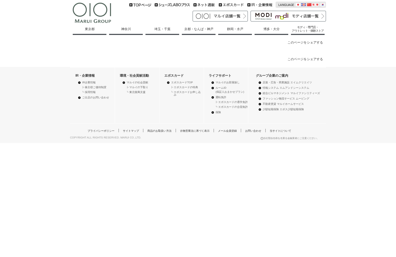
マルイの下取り (138, 87)
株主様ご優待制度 (95, 87)
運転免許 (221, 97)
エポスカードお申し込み (187, 93)
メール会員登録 (227, 130)
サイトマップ (131, 130)
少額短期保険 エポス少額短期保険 (283, 109)
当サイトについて (280, 130)
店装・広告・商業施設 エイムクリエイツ (287, 82)
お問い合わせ (253, 130)
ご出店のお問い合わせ (95, 97)
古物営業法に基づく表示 (195, 130)
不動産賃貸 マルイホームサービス (283, 103)
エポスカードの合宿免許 (233, 106)
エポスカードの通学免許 (233, 102)
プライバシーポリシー (101, 130)
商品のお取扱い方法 (159, 130)
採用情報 (90, 92)
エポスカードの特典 (186, 87)
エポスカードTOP (182, 82)
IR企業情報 (89, 82)
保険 (218, 112)
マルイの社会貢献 (137, 82)
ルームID (230, 89)
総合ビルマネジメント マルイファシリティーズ (291, 93)
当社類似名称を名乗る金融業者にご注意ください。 (291, 138)
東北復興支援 (137, 92)
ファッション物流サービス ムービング (286, 98)
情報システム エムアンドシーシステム (286, 87)
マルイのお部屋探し (228, 82)
